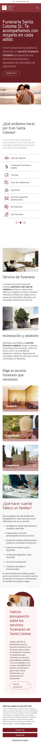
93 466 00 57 (11, 73)
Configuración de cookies (20, 740)
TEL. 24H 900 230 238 (20, 2)
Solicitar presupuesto (18, 685)
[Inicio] (8, 7)
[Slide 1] (16, 222)
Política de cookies (26, 723)
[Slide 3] (24, 222)
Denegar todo (20, 735)
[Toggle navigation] (37, 7)
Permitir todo (20, 730)
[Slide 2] (20, 222)
